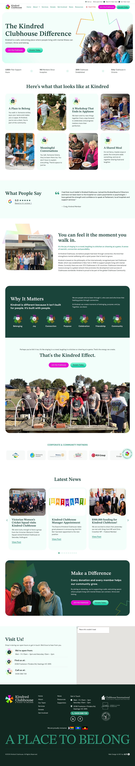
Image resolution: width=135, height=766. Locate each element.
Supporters (61, 703)
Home (29, 7)
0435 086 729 (20, 674)
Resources (79, 7)
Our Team (42, 703)
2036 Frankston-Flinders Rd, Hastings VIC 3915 (33, 664)
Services (45, 7)
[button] (128, 520)
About (35, 7)
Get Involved (62, 7)
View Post (16, 542)
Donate (53, 7)
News (71, 7)
